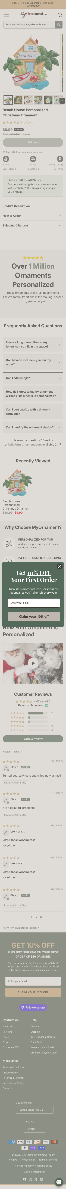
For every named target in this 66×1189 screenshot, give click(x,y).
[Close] (59, 566)
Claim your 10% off (34, 616)
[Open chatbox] (59, 1182)
